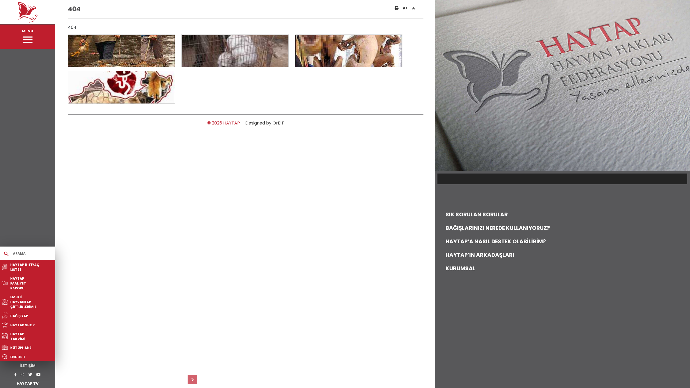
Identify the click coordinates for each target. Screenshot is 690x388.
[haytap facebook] (15, 374)
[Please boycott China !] (121, 51)
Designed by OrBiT (264, 123)
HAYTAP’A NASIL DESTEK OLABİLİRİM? (496, 241)
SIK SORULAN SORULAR (477, 214)
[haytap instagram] (22, 374)
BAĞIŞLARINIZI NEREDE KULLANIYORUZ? (498, 228)
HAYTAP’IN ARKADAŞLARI (480, 255)
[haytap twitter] (30, 374)
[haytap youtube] (38, 374)
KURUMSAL (460, 268)
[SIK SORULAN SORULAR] (192, 379)
